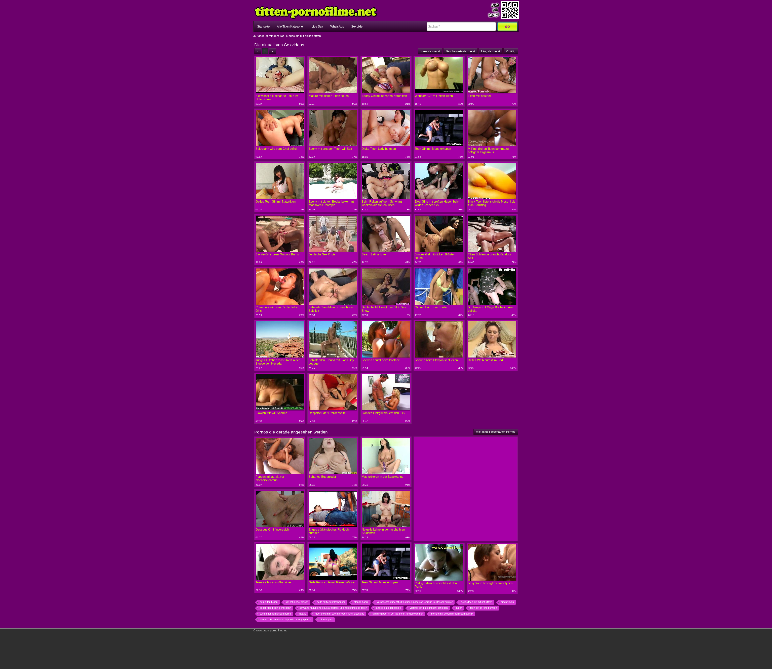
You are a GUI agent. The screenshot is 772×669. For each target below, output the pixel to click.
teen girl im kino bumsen (483, 608)
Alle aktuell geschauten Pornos (495, 431)
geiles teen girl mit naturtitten (476, 602)
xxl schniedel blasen (297, 602)
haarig (302, 613)
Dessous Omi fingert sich (272, 529)
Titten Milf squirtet (479, 95)
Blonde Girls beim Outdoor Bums (277, 254)
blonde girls (326, 619)
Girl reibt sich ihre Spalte (431, 307)
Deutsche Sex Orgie (322, 254)
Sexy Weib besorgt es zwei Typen (490, 583)
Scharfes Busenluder (322, 476)
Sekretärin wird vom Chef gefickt (277, 148)
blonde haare (361, 602)
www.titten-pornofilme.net (272, 630)
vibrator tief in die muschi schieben (429, 608)
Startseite (263, 26)
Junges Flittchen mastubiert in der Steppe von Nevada (278, 361)
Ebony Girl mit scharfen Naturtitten (384, 95)
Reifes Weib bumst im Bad (485, 360)
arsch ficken (507, 602)
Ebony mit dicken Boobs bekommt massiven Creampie (331, 203)
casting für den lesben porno (275, 613)
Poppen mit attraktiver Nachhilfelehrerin (270, 478)
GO (507, 26)
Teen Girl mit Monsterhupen (433, 148)
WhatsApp (337, 26)
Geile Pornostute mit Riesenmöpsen (332, 582)
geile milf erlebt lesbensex (331, 602)
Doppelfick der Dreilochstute (327, 413)
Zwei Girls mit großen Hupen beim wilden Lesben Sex (437, 203)
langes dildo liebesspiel (388, 608)
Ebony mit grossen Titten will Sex (330, 148)
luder (459, 608)
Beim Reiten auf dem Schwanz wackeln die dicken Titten (382, 203)
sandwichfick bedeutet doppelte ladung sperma (285, 619)
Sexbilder (357, 26)
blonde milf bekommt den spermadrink (452, 613)
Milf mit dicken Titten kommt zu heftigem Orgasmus (488, 150)
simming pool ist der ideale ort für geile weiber (398, 613)
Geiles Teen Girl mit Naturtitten (276, 201)
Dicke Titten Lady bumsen (379, 148)
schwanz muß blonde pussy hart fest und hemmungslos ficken (333, 608)
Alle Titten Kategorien (290, 26)
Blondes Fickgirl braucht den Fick (383, 413)
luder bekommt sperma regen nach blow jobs (339, 613)
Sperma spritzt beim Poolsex (381, 360)
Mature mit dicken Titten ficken (329, 95)
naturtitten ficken (269, 602)
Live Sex (317, 26)
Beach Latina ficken (374, 254)
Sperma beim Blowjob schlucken (436, 360)
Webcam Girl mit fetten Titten (434, 95)
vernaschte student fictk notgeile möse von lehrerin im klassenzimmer (415, 602)
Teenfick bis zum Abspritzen (274, 582)
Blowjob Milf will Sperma (271, 413)
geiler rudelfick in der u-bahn (275, 608)
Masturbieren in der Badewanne (382, 476)
